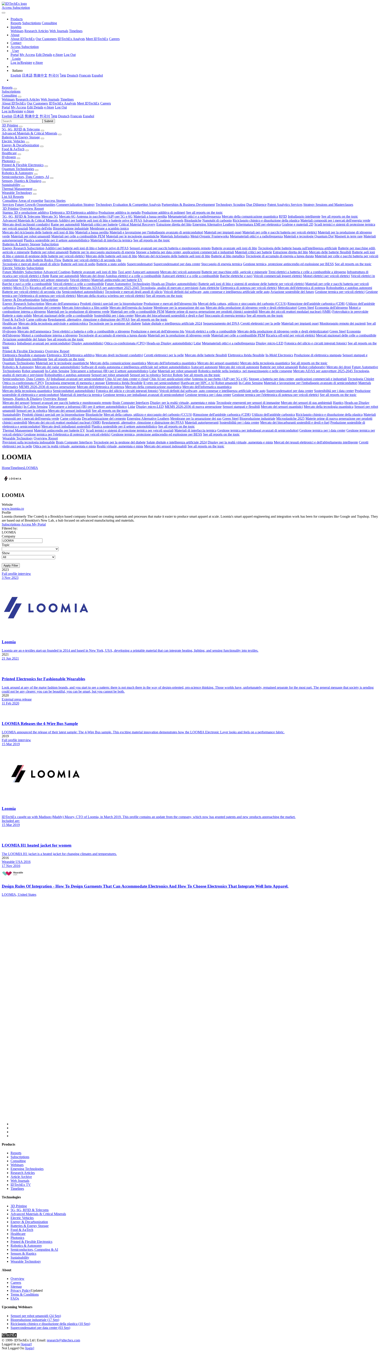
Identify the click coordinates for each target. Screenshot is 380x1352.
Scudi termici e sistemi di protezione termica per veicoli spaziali (130, 430)
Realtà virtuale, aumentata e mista (120, 446)
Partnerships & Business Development (188, 204)
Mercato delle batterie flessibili (330, 252)
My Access (27, 55)
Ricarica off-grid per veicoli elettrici (54, 288)
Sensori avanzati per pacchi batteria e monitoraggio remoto (170, 248)
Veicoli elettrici (80, 280)
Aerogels (177, 220)
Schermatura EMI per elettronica (258, 224)
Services (8, 204)
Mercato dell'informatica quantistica (171, 363)
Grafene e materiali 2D (297, 224)
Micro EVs (21, 288)
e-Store (58, 55)
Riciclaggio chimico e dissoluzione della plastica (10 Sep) (50, 1324)
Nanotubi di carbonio (217, 220)
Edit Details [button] (35, 107)
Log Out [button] (61, 107)
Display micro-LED (269, 343)
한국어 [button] (45, 116)
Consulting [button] (9, 95)
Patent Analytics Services (284, 204)
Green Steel (306, 307)
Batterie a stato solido (111, 264)
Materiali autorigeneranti (202, 422)
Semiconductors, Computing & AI (34, 1249)
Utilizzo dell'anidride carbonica (273, 414)
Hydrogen (9, 157)
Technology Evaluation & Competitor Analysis (128, 204)
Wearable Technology (17, 193)
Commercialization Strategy (75, 204)
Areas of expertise (30, 200)
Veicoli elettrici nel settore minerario (44, 280)
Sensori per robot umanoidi (110, 375)
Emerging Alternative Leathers (213, 224)
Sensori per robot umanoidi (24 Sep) (36, 1316)
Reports (16, 23)
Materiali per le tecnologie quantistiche (132, 236)
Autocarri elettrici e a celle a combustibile (190, 276)
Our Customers (46, 39)
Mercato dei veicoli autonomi (180, 272)
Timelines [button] (67, 99)
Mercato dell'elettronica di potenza (301, 288)
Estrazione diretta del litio (174, 224)
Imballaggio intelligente (304, 216)
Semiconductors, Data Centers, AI (25, 177)
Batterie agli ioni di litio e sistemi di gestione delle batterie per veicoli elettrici (251, 284)
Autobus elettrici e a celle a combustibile (133, 276)
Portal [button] (6, 107)
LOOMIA (31, 468)
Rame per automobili (65, 224)
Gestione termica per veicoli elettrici (340, 292)
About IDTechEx (23, 39)
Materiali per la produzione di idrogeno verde (78, 311)
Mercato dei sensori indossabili (69, 410)
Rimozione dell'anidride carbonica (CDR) (316, 303)
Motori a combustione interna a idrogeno (49, 335)
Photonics (8, 161)
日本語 (27, 75)
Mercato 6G (67, 216)
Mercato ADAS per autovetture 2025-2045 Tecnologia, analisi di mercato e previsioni (139, 288)
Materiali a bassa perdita (150, 216)
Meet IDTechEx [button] (88, 103)
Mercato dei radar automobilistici (57, 367)
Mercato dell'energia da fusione (131, 307)
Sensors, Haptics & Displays (21, 181)
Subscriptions (31, 23)
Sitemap (16, 1286)
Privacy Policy (21, 1290)
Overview (17, 1278)
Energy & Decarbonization (20, 145)
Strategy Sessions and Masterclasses (328, 204)
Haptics (338, 403)
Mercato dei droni (92, 276)
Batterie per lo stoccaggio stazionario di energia (102, 252)
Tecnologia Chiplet (361, 379)
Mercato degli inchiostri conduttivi (26, 224)
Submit (48, 121)
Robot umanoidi (33, 371)
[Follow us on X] (194, 1015)
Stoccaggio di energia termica (221, 264)
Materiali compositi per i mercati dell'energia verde (335, 220)
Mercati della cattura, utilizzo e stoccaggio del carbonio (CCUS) (242, 303)
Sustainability (11, 185)
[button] (17, 19)
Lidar (197, 343)
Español (97, 75)
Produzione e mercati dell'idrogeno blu (170, 303)
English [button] (7, 116)
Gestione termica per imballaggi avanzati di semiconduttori (143, 395)
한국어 (53, 75)
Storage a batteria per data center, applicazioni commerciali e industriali (185, 252)
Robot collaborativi (312, 367)
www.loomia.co (13, 508)
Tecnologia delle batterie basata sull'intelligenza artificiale (297, 248)
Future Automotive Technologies (127, 284)
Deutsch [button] (63, 116)
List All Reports (13, 197)
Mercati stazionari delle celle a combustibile (63, 315)
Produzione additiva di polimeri (163, 212)
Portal (15, 55)
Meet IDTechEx (97, 39)
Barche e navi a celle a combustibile (27, 284)
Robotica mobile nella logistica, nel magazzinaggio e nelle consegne (245, 371)
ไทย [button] (54, 116)
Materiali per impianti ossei (222, 232)
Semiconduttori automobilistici (83, 292)
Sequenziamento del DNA (221, 323)
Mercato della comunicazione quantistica (250, 216)
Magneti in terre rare (348, 236)
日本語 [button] (18, 116)
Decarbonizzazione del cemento (39, 307)
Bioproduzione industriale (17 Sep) (35, 1320)
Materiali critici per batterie (99, 224)
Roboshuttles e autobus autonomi (349, 288)
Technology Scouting (230, 204)
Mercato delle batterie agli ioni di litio (111, 256)
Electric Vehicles (13, 141)
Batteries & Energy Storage (21, 137)
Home (6, 468)
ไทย (63, 75)
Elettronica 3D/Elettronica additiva (74, 212)
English (16, 75)
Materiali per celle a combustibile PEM (78, 236)
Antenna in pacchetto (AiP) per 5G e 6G (104, 216)
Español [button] (88, 116)
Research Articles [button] (28, 99)
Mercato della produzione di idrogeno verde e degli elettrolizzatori (251, 307)
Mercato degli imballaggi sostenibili (66, 426)
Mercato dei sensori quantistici (218, 363)
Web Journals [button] (50, 99)
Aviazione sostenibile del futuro (292, 292)
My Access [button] (18, 107)
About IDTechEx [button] (14, 103)
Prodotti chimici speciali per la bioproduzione (111, 303)
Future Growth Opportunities (35, 204)
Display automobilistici (87, 343)
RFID (283, 216)
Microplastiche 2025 (290, 418)
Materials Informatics (175, 236)
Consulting (49, 23)
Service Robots (172, 375)
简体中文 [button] (32, 116)
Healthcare (9, 153)
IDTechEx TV (21, 1184)
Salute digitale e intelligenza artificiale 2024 (172, 323)
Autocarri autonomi (145, 272)
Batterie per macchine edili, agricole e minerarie (234, 272)
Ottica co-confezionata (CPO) (125, 343)
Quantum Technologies (18, 169)
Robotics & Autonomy (17, 173)
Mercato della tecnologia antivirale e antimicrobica (53, 323)
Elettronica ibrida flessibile (246, 355)
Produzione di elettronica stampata (318, 355)
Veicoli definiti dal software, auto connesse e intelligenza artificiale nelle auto (216, 292)
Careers (114, 39)
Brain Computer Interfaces (130, 403)
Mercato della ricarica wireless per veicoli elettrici (111, 296)
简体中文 (40, 75)
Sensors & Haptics (23, 1253)
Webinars (17, 31)
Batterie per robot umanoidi (50, 252)
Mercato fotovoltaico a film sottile (85, 307)
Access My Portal (33, 524)
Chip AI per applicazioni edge (170, 379)
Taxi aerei (125, 272)
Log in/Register (21, 62)
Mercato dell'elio (40, 228)
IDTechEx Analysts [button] (62, 103)
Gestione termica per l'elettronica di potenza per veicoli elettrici (275, 395)
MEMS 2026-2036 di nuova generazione (47, 387)
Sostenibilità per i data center (114, 315)
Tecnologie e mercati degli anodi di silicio (31, 264)
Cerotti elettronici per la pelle (260, 323)
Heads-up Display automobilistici (174, 284)
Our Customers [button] (37, 103)
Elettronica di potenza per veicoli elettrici (248, 288)
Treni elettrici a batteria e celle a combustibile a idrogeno (307, 272)
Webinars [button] (8, 99)
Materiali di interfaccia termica (111, 240)
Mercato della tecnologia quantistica (265, 363)
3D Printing (10, 125)
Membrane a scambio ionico (109, 228)
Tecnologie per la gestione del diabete (115, 323)
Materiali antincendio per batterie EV (116, 280)
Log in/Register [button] (12, 111)
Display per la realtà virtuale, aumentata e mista (182, 403)
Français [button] (76, 116)
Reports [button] (7, 87)
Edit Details (44, 55)
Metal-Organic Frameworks (209, 236)
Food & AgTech (13, 149)
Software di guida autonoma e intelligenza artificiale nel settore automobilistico (135, 367)
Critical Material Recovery (137, 224)
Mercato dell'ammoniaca (62, 303)
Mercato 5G (49, 216)
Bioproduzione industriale (71, 228)
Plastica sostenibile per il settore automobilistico (57, 240)
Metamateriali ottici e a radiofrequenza (194, 216)
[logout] (26, 1344)
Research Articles (36, 31)
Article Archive (21, 1177)
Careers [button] (105, 103)
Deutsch (72, 75)
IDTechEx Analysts (71, 39)
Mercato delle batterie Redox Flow (37, 260)
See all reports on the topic (204, 212)
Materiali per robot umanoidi (30, 236)
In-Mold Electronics (279, 355)
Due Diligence (256, 204)
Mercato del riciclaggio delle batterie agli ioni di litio (38, 232)
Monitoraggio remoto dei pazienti (343, 323)
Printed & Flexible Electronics (23, 165)
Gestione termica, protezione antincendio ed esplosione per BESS (288, 264)
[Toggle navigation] (3, 12)
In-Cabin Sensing (57, 371)
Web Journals (58, 31)
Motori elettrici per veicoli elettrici (326, 276)
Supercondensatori (140, 264)
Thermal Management (17, 189)
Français (85, 75)
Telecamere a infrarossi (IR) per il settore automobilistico (109, 371)
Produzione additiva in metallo (120, 212)
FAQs (15, 1298)
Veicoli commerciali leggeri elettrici (277, 276)
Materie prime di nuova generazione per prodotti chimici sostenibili (211, 311)
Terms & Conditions (25, 1294)
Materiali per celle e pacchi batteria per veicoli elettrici (279, 232)
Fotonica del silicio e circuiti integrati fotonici (315, 343)
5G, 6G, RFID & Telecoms (21, 129)
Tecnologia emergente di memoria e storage (75, 383)
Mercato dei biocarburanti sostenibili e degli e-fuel (169, 315)
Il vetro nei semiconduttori (161, 383)
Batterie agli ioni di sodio (78, 264)
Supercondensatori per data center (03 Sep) (40, 1328)
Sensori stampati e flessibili (241, 406)
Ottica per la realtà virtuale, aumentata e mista (64, 446)
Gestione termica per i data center (208, 395)
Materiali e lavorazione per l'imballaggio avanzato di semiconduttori (156, 232)
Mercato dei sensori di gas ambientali (306, 403)
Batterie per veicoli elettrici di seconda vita (91, 260)
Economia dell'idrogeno (331, 307)
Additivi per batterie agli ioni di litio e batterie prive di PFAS (100, 220)
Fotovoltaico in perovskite (350, 311)
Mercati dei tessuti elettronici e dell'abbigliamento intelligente (316, 442)
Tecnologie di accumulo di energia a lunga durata (280, 256)
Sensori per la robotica (145, 375)
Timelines (75, 31)
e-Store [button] (49, 107)
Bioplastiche (192, 220)
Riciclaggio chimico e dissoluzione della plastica (266, 220)
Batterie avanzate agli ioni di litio (234, 248)
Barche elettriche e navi (236, 276)
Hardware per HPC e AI (197, 383)
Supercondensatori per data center (176, 264)
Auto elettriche (209, 288)
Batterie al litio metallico (228, 256)
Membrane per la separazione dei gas (179, 307)
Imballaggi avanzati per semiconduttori (44, 343)
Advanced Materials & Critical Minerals (29, 133)
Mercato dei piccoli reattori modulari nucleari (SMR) (295, 311)
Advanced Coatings (156, 220)
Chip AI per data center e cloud (126, 379)
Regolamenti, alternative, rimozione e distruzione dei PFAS (89, 319)
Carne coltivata (36, 319)
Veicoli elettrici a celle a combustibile (78, 284)
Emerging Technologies (27, 1169)
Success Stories (55, 200)
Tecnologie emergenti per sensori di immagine (248, 403)
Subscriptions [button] (11, 91)
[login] (29, 1348)
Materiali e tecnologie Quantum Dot (309, 236)
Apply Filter (11, 565)
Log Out (70, 55)
